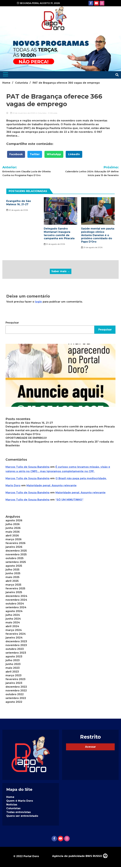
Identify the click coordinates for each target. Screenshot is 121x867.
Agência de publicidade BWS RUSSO (77, 856)
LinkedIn (74, 154)
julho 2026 (13, 524)
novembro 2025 (16, 554)
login (38, 301)
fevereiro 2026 (16, 543)
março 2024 (14, 630)
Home (10, 796)
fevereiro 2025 (15, 588)
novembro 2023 (16, 645)
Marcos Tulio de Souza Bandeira (27, 466)
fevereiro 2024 (16, 633)
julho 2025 (12, 569)
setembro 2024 (16, 607)
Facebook (16, 154)
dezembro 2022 (16, 686)
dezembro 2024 (16, 596)
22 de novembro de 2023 (23, 113)
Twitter (35, 154)
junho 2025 (13, 573)
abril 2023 (12, 671)
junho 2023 (13, 664)
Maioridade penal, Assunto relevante (51, 485)
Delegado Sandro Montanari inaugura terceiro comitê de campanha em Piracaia (59, 233)
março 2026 (14, 539)
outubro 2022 (15, 694)
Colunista (42, 113)
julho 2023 (13, 660)
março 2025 (13, 584)
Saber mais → (60, 271)
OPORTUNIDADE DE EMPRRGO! (26, 437)
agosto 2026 (14, 520)
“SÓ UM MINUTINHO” (69, 499)
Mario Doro (13, 485)
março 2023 (13, 675)
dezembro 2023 (16, 641)
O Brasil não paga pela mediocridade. (81, 478)
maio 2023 (13, 667)
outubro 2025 (14, 558)
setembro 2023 (16, 652)
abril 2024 (12, 626)
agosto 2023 (14, 656)
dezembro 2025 (16, 550)
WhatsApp (54, 154)
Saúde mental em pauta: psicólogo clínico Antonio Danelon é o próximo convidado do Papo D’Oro (98, 235)
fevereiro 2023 (15, 679)
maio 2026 (13, 531)
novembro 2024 (16, 599)
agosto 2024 (14, 611)
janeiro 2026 (14, 546)
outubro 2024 (15, 603)
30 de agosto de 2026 (18, 210)
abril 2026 (12, 535)
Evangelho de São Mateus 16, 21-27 (18, 203)
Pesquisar (12, 322)
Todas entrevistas (18, 812)
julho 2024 (13, 614)
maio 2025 (12, 577)
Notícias (11, 804)
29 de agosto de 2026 (55, 244)
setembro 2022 (16, 698)
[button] (60, 375)
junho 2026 (13, 527)
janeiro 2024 (14, 637)
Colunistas (13, 808)
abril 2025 (12, 580)
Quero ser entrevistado (22, 815)
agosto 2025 (14, 565)
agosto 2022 (14, 701)
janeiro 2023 (14, 682)
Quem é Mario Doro (19, 800)
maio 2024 (13, 622)
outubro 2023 (15, 648)
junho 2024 (13, 618)
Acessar (90, 746)
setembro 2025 (16, 562)
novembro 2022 (16, 690)
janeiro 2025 (14, 592)
